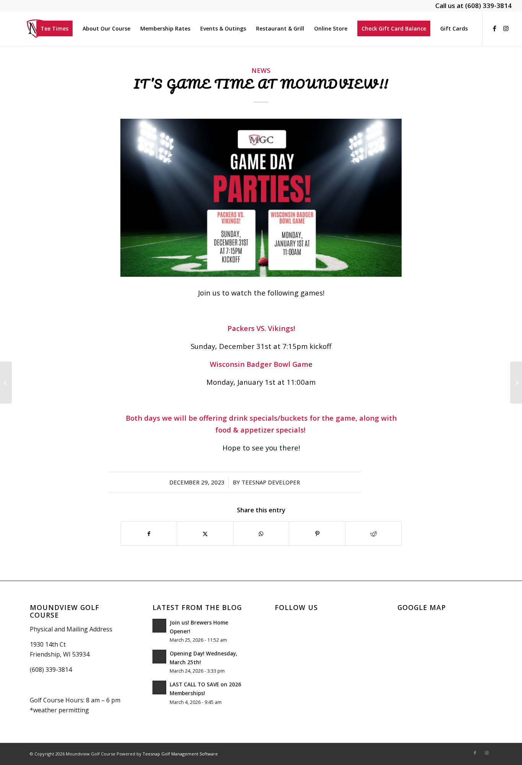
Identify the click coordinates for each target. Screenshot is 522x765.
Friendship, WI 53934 (59, 654)
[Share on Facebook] (149, 534)
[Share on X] (205, 534)
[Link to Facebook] (494, 28)
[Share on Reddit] (373, 534)
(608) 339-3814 (488, 5)
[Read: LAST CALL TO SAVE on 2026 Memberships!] (159, 687)
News (261, 70)
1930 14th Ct (48, 644)
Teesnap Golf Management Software (180, 754)
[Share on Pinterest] (317, 534)
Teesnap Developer (271, 482)
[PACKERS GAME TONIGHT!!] (6, 382)
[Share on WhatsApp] (261, 534)
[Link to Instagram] (506, 28)
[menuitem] (54, 28)
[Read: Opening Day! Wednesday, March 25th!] (159, 656)
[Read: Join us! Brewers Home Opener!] (159, 626)
